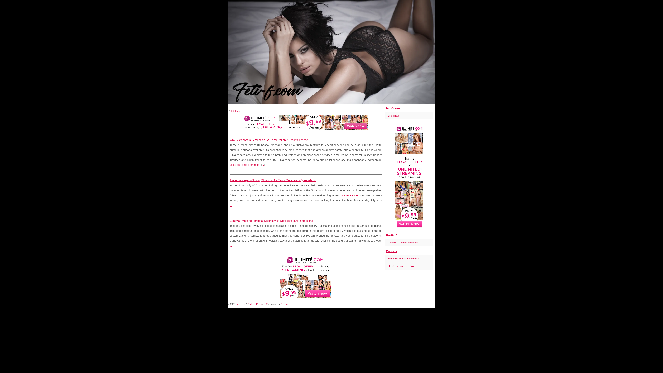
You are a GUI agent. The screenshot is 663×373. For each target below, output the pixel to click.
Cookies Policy (254, 304)
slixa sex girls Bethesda (245, 164)
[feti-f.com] (331, 52)
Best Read (393, 115)
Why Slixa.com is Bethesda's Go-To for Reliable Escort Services (269, 139)
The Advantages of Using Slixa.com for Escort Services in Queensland (273, 180)
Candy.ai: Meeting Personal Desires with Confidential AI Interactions (271, 220)
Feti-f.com (241, 304)
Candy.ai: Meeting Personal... (404, 242)
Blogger (284, 304)
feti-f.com (236, 110)
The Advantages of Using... (402, 266)
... (263, 164)
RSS (266, 304)
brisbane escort (349, 195)
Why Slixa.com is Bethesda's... (404, 258)
